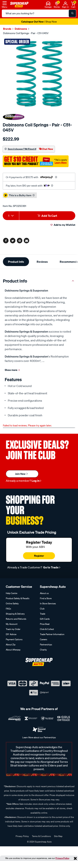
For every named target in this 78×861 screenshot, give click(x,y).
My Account (11, 624)
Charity (43, 649)
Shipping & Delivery (15, 613)
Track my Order (13, 629)
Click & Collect (47, 629)
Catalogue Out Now (39, 21)
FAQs (8, 608)
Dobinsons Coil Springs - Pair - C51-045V (25, 33)
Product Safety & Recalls (17, 598)
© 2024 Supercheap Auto (39, 841)
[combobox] (11, 215)
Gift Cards (45, 618)
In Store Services (48, 603)
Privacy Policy (62, 858)
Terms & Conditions (41, 836)
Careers (43, 639)
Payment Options (14, 639)
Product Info (16, 261)
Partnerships (46, 644)
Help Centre (11, 593)
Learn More (61, 162)
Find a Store (46, 598)
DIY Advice (11, 634)
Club (42, 608)
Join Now (20, 473)
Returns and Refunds (16, 618)
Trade (42, 613)
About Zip (10, 644)
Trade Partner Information (52, 634)
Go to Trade (51, 567)
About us (44, 593)
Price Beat (45, 624)
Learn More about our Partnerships (39, 737)
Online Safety (12, 603)
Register (39, 555)
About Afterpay (13, 649)
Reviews (42, 261)
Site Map (58, 836)
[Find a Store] (57, 3)
